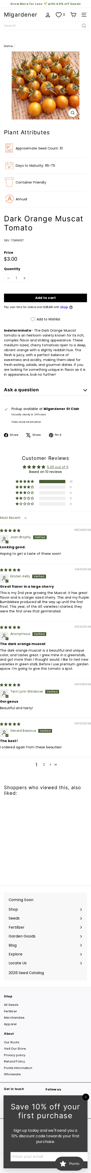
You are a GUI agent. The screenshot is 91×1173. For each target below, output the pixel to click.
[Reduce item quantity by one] (8, 278)
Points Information (18, 1068)
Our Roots (11, 1042)
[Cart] (73, 14)
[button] (25, 481)
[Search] (84, 25)
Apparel (10, 1024)
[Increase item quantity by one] (24, 278)
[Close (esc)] (85, 1097)
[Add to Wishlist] (13, 808)
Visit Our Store (15, 1048)
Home (8, 46)
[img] (10, 530)
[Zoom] (72, 112)
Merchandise (14, 1017)
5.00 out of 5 (57, 467)
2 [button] (44, 764)
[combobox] (45, 25)
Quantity (12, 269)
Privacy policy (14, 1055)
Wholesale (12, 1074)
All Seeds (11, 1005)
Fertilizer (10, 1011)
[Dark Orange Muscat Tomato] (33, 838)
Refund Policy (14, 1061)
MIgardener (20, 14)
